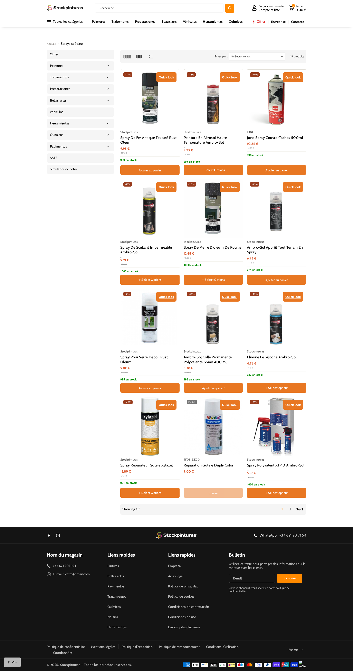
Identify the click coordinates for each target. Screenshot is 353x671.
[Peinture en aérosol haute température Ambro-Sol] (213, 99)
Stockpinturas (70, 665)
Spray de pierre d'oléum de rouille (212, 247)
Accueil (51, 44)
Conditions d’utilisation (222, 647)
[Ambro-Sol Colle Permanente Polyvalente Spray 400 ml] (213, 318)
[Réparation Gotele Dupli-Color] (213, 426)
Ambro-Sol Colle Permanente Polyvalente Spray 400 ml (208, 359)
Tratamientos (116, 596)
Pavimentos (115, 586)
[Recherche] (229, 8)
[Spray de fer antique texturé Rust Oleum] (150, 99)
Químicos (114, 607)
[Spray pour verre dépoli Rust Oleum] (150, 318)
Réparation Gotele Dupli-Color (208, 465)
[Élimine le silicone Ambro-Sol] (276, 318)
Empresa (174, 566)
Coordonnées (63, 653)
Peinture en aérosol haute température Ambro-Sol (205, 140)
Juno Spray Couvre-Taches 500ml (275, 137)
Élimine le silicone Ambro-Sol (272, 357)
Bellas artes (115, 576)
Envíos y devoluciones (184, 627)
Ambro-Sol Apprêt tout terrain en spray (275, 249)
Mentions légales (103, 647)
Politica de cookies (181, 596)
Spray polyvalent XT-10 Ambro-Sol (275, 465)
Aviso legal (175, 576)
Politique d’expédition (137, 647)
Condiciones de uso (182, 617)
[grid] (127, 56)
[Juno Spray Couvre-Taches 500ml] (276, 99)
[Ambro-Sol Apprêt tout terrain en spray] (276, 208)
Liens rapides (121, 555)
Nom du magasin (65, 555)
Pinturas (113, 566)
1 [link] (282, 509)
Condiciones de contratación (188, 607)
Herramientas (117, 627)
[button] (297, 7)
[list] (151, 56)
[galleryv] (139, 56)
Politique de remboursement (179, 647)
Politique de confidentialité (66, 647)
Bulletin (237, 555)
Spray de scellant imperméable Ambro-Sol (146, 249)
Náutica (112, 617)
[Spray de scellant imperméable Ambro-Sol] (150, 208)
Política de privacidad (183, 586)
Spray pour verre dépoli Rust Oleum (144, 359)
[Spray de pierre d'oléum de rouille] (213, 208)
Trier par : (221, 56)
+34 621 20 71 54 (292, 535)
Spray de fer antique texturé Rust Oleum (148, 140)
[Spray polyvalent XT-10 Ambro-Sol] (276, 426)
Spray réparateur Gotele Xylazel (146, 465)
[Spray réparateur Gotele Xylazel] (150, 426)
